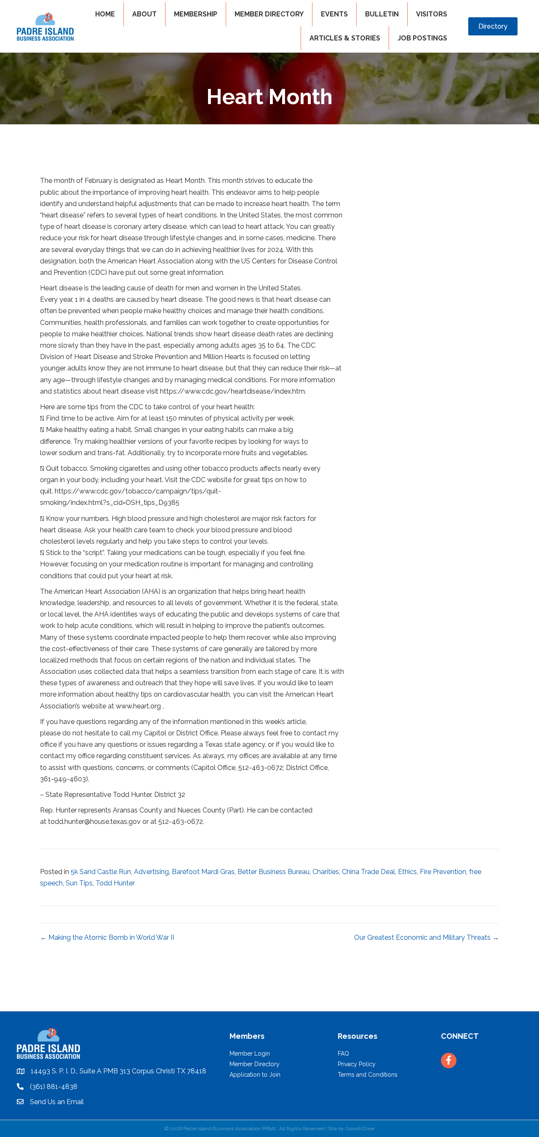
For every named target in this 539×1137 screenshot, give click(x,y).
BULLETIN (382, 14)
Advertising (151, 872)
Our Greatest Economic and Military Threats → (426, 937)
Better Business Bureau (273, 872)
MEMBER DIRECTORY (269, 14)
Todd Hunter (115, 883)
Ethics (407, 872)
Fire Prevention (443, 872)
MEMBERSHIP (195, 14)
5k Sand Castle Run (101, 872)
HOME (105, 14)
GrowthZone (359, 1129)
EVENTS (334, 14)
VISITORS (431, 14)
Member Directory (254, 1064)
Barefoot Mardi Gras (203, 872)
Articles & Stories (345, 38)
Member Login (249, 1053)
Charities (325, 872)
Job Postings (422, 38)
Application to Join (254, 1074)
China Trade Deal (368, 872)
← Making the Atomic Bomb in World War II (107, 937)
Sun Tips (79, 883)
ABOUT (144, 14)
